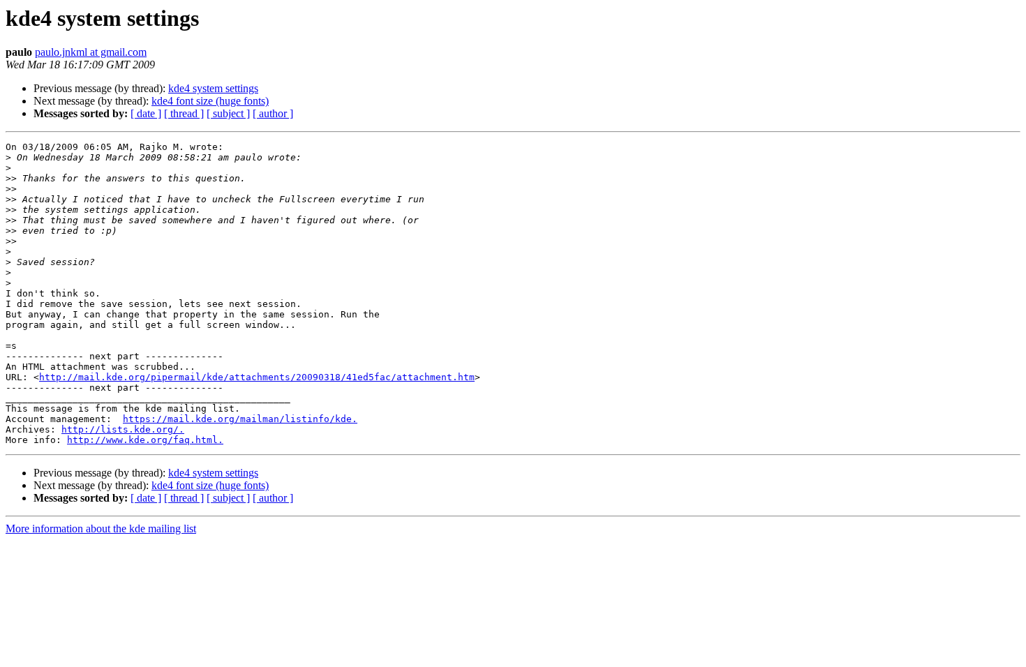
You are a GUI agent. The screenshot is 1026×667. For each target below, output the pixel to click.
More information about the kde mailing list (101, 528)
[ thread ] (184, 113)
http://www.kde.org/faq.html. (145, 440)
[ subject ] (228, 113)
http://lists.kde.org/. (122, 429)
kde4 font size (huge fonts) (210, 101)
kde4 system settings (213, 88)
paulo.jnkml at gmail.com (91, 52)
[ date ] (146, 113)
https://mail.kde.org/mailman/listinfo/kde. (240, 419)
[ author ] (273, 113)
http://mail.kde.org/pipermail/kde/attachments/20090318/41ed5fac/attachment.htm (257, 377)
